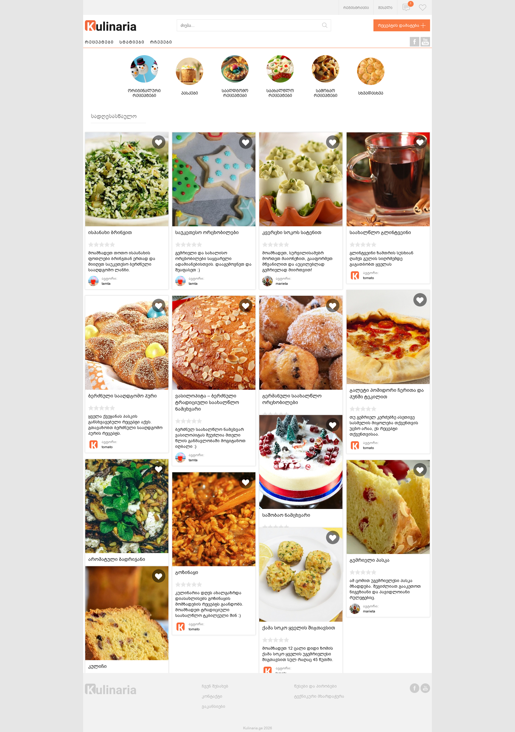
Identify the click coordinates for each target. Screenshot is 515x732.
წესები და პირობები (315, 686)
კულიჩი (97, 666)
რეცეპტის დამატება (398, 25)
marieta (282, 283)
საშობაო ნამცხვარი (286, 515)
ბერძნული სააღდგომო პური (122, 396)
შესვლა (385, 8)
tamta (106, 283)
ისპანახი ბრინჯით (110, 232)
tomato (368, 278)
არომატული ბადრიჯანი (116, 559)
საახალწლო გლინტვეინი (380, 232)
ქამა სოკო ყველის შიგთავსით (298, 628)
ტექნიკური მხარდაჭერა (319, 696)
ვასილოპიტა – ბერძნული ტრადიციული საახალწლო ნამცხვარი (207, 402)
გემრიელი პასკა (370, 560)
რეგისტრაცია (356, 8)
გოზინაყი (186, 572)
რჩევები (161, 42)
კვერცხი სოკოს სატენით (291, 232)
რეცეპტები (99, 42)
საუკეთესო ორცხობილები (207, 232)
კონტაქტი (212, 696)
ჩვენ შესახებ (215, 686)
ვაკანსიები (213, 706)
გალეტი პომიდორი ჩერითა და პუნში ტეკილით (387, 393)
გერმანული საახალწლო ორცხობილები (292, 399)
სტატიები (132, 42)
